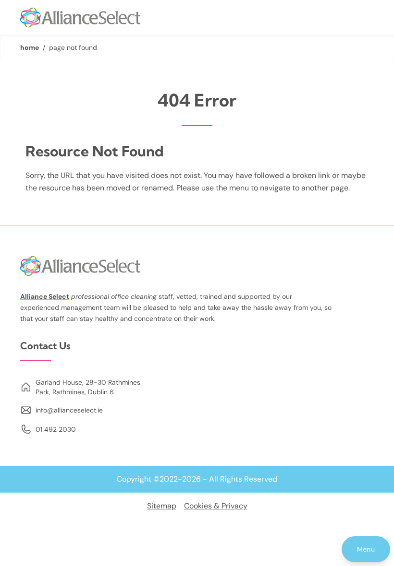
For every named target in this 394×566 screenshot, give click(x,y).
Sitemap (161, 506)
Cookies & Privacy (215, 506)
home (29, 47)
